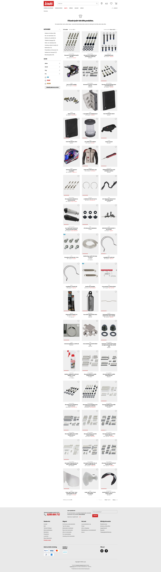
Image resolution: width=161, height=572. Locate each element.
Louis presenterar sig (86, 524)
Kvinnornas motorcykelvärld (69, 524)
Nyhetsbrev (46, 532)
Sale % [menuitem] (65, 8)
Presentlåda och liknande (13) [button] (51, 50)
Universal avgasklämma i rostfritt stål (71, 343)
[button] (97, 4)
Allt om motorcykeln (67, 532)
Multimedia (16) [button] (48, 47)
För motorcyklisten (67, 534)
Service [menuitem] (82, 8)
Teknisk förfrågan (48, 528)
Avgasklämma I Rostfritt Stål (71, 286)
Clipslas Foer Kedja (71, 113)
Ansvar (83, 532)
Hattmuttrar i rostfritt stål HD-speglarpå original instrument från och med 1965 (109, 345)
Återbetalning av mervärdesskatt (88, 530)
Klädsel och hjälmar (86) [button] (50, 33)
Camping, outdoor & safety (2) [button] (51, 45)
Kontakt (45, 524)
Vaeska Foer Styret (109, 141)
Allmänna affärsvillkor (105, 526)
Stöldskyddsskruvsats (109, 55)
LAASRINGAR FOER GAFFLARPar (90, 198)
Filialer (82, 526)
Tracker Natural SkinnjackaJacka (90, 169)
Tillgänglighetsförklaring (105, 532)
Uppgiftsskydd (103, 528)
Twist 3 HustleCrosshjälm (71, 84)
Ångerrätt (102, 530)
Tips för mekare (66, 526)
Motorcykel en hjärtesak (68, 528)
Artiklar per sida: (66, 499)
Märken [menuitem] (71, 8)
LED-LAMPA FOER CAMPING (90, 141)
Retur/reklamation (48, 538)
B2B (45, 526)
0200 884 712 (53, 514)
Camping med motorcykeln (69, 536)
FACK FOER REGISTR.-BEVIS (108, 113)
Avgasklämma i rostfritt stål (108, 257)
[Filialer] (101, 3)
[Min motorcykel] (106, 3)
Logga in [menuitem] (115, 8)
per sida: (71, 29)
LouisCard (46, 536)
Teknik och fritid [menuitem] (58, 8)
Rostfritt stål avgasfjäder (90, 286)
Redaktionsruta (103, 524)
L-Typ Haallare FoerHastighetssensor (90, 113)
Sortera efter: (106, 29)
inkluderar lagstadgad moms (81, 565)
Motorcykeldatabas (48, 530)
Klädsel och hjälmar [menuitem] (48, 8)
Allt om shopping (85, 528)
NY (48, 77)
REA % (48, 80)
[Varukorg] (116, 3)
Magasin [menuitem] (76, 8)
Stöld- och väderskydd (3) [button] (50, 42)
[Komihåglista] (111, 3)
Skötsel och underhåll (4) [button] (50, 38)
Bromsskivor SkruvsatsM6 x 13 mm (71, 257)
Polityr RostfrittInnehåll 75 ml (71, 314)
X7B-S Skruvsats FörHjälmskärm (90, 228)
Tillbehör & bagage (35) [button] (50, 40)
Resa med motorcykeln (68, 530)
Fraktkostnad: (72, 566)
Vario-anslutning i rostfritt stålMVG (109, 286)
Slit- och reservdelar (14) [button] (50, 35)
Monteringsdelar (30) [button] (49, 54)
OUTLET (48, 83)
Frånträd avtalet (47, 540)
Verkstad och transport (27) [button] (51, 52)
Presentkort (46, 534)
